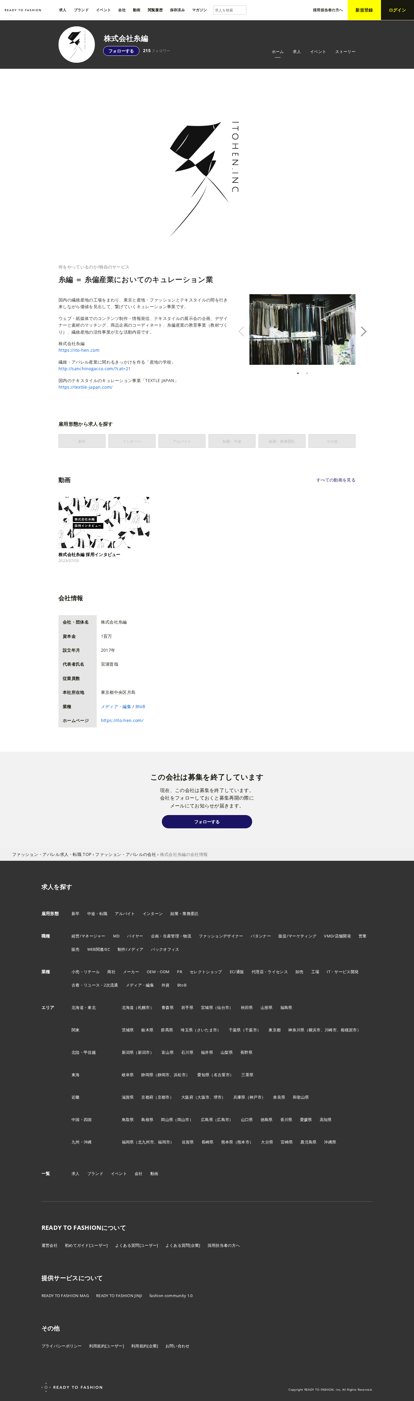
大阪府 (187, 1097)
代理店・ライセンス (270, 971)
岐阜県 (128, 1074)
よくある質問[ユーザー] (136, 1245)
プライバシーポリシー (62, 1346)
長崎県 (208, 1142)
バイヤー (135, 936)
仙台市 (223, 1007)
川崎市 (331, 1030)
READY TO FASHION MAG (65, 1295)
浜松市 (180, 1074)
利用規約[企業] (144, 1346)
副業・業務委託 (184, 913)
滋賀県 (128, 1097)
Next (360, 331)
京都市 (164, 1097)
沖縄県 (330, 1142)
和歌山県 (301, 1097)
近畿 (76, 1097)
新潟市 (144, 1052)
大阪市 (203, 1097)
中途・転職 (97, 913)
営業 (363, 936)
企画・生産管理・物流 (171, 936)
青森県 (168, 1007)
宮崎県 (287, 1142)
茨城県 (128, 1030)
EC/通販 (237, 971)
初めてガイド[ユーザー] (86, 1245)
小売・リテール (86, 971)
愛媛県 (306, 1119)
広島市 (223, 1119)
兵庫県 (239, 1097)
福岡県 (128, 1142)
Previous (245, 331)
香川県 (286, 1119)
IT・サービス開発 (343, 971)
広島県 (207, 1119)
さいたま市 (207, 1030)
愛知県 (203, 1074)
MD (116, 936)
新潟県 (128, 1052)
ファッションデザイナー (221, 936)
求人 (297, 51)
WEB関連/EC (98, 949)
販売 (76, 949)
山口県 (247, 1119)
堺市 (218, 1097)
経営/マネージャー (88, 936)
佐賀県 (188, 1142)
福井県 (207, 1052)
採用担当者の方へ (224, 1245)
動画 (154, 1173)
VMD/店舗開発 (337, 936)
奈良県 (279, 1097)
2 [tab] (307, 373)
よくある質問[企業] (182, 1245)
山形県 (267, 1007)
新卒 (76, 913)
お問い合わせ (177, 1346)
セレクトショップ (206, 971)
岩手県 (187, 1007)
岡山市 (183, 1119)
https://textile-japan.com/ (85, 387)
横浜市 (315, 1030)
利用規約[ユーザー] (106, 1346)
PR (179, 971)
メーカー (131, 971)
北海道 (128, 1007)
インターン (153, 913)
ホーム (278, 51)
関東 (76, 1030)
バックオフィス (165, 949)
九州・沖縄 (82, 1142)
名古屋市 (222, 1074)
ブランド (95, 1173)
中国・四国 (82, 1119)
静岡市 (164, 1074)
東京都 (275, 1030)
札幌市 (144, 1007)
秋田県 (247, 1007)
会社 (139, 1173)
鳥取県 (128, 1119)
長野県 (246, 1052)
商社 (111, 971)
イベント (318, 51)
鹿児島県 (308, 1142)
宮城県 (207, 1007)
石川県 (187, 1052)
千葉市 (251, 1030)
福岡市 (164, 1142)
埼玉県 (187, 1030)
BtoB (140, 706)
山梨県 (227, 1052)
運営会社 (50, 1245)
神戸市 (255, 1097)
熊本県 (227, 1142)
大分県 (267, 1142)
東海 (76, 1074)
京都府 (147, 1097)
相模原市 (349, 1030)
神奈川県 (296, 1030)
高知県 (326, 1119)
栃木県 (147, 1030)
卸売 (299, 971)
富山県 (168, 1052)
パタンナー (261, 936)
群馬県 (167, 1030)
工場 (315, 971)
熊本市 (243, 1142)
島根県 (147, 1119)
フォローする (121, 51)
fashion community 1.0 (171, 1295)
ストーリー (345, 51)
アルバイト (125, 913)
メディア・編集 (116, 706)
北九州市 (146, 1142)
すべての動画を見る (336, 480)
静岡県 (147, 1074)
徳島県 (267, 1119)
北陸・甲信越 (84, 1052)
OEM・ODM (158, 971)
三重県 (247, 1074)
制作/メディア (130, 949)
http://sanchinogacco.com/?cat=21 (94, 368)
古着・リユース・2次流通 (95, 985)
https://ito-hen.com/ (122, 720)
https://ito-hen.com (78, 350)
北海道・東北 (84, 1007)
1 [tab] (298, 373)
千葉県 (235, 1030)
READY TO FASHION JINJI (119, 1295)
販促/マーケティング (297, 936)
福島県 (286, 1007)
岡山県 (167, 1119)
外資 (166, 985)
